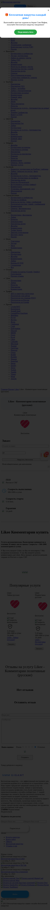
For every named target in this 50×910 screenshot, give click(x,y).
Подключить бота (25, 32)
